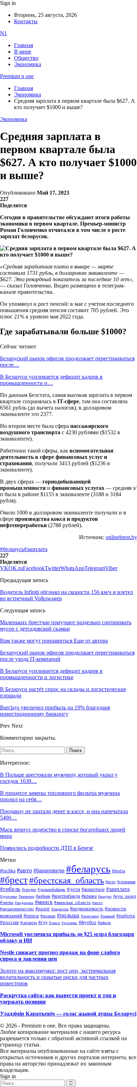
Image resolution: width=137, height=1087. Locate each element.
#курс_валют (124, 896)
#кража (89, 896)
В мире (22, 52)
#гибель (10, 889)
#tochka (7, 870)
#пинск (31, 915)
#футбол (87, 922)
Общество (26, 58)
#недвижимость (86, 908)
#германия (126, 882)
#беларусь (12, 549)
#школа (104, 922)
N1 (3, 33)
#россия (9, 922)
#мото (97, 902)
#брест (14, 880)
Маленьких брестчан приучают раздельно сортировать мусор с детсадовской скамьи (65, 625)
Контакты (26, 21)
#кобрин (43, 896)
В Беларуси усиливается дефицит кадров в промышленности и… (51, 380)
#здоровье (8, 896)
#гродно (29, 889)
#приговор (90, 916)
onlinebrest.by (121, 537)
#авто (24, 870)
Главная (23, 45)
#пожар (48, 915)
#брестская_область (66, 880)
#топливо (69, 923)
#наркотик (59, 909)
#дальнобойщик (51, 889)
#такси (54, 923)
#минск (44, 902)
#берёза (118, 870)
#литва (6, 902)
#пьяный (107, 916)
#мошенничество (17, 908)
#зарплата (35, 549)
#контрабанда (66, 896)
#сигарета (28, 922)
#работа (125, 915)
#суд (42, 922)
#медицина (24, 902)
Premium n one (17, 76)
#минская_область (72, 902)
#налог (42, 908)
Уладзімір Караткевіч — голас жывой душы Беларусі (68, 1014)
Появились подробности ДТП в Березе (46, 848)
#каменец (26, 896)
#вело (110, 881)
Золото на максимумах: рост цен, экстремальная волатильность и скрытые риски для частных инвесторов (58, 977)
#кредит (105, 896)
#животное (93, 889)
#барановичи (49, 870)
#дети (73, 889)
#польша (68, 915)
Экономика (27, 64)
